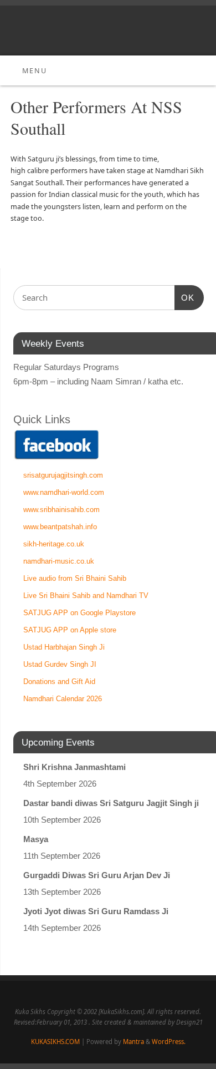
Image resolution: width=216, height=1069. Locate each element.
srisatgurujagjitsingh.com (63, 475)
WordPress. (169, 1041)
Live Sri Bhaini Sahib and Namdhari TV (85, 595)
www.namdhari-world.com (63, 492)
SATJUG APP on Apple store (69, 630)
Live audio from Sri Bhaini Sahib (74, 578)
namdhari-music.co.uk (58, 561)
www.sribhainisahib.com (61, 509)
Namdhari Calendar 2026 (62, 699)
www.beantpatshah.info (60, 527)
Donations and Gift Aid (59, 681)
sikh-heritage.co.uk (53, 544)
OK (184, 297)
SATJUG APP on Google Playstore (79, 613)
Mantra (133, 1041)
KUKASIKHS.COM (55, 1041)
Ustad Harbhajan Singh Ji (64, 647)
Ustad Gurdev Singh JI (59, 664)
